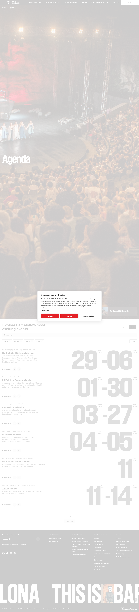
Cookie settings (88, 316)
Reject (69, 316)
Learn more (45, 310)
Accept (50, 316)
